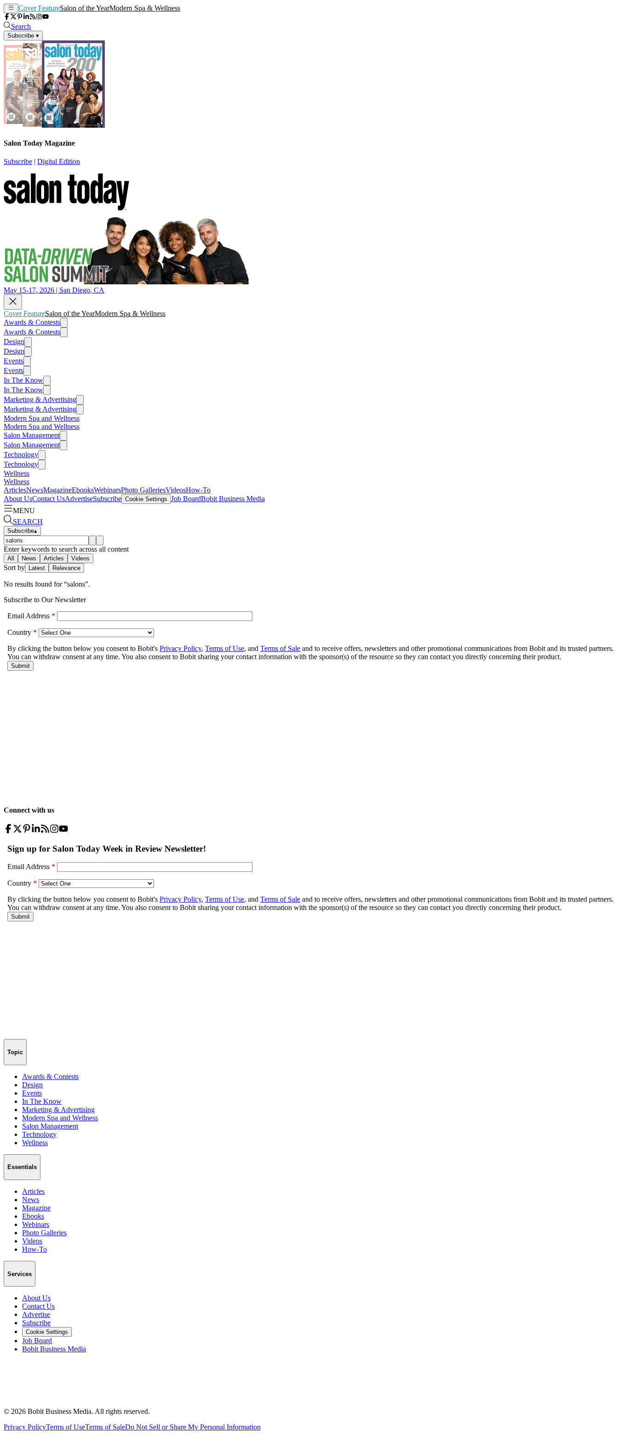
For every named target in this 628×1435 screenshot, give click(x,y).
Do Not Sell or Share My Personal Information (193, 1427)
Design (14, 341)
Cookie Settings (146, 499)
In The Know (23, 380)
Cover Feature (39, 8)
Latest (37, 568)
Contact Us (48, 499)
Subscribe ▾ (23, 35)
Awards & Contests (32, 322)
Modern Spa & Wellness (144, 8)
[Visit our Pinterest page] (20, 17)
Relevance (66, 568)
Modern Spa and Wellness (42, 418)
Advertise (79, 499)
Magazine (57, 490)
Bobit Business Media (233, 499)
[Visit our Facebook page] (7, 17)
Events (13, 361)
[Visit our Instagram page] (39, 17)
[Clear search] (99, 540)
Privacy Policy (25, 1427)
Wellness (16, 473)
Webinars (107, 490)
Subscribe (18, 161)
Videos (176, 490)
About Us (18, 499)
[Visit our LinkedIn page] (26, 17)
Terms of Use (65, 1427)
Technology (21, 454)
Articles (15, 490)
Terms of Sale (105, 1427)
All (10, 558)
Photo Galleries (143, 490)
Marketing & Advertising (40, 399)
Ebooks (83, 490)
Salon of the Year (84, 8)
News (34, 490)
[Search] (92, 540)
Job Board (186, 499)
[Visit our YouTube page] (45, 17)
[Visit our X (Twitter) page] (13, 17)
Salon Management (32, 435)
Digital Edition (58, 161)
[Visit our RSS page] (32, 17)
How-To (198, 490)
